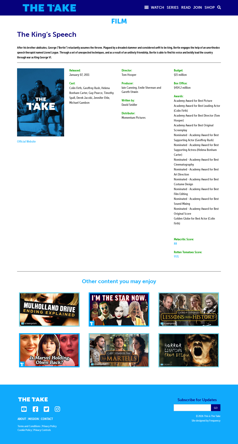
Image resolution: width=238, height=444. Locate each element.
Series (173, 7)
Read (186, 7)
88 (175, 243)
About (22, 419)
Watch (157, 7)
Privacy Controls (42, 430)
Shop (210, 7)
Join (197, 7)
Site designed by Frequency (206, 420)
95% (176, 256)
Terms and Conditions (29, 426)
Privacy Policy (49, 426)
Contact (47, 419)
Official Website (26, 141)
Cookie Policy (25, 430)
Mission (33, 419)
